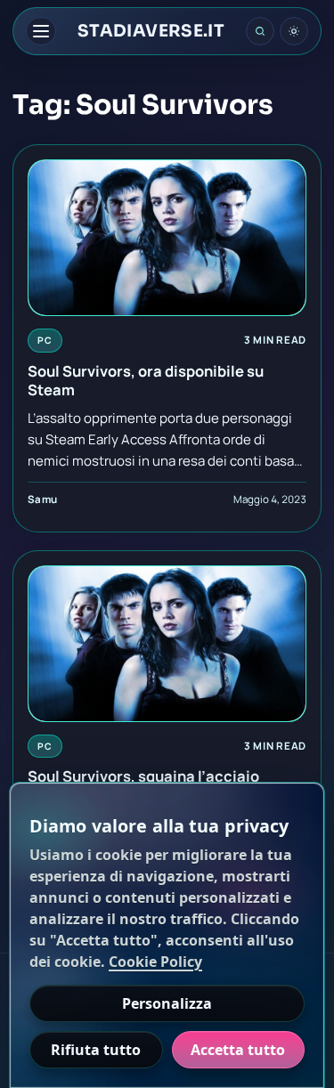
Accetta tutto (238, 1050)
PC (45, 340)
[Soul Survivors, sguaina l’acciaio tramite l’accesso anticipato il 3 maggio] (167, 643)
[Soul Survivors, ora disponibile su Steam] (167, 237)
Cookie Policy (155, 961)
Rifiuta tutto (96, 1050)
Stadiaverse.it (150, 31)
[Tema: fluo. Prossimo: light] (294, 31)
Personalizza (167, 1003)
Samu (42, 499)
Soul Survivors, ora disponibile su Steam (146, 380)
